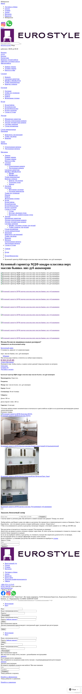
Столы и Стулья (10, 112)
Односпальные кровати (17, 166)
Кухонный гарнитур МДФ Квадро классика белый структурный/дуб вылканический (30, 446)
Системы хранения (11, 124)
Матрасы (4, 143)
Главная (7, 248)
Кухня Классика (10, 107)
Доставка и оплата (7, 369)
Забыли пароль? (11, 619)
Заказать (4, 546)
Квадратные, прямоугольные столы (21, 215)
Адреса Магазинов (7, 362)
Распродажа (5, 58)
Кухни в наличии (11, 110)
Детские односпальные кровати (15, 121)
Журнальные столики (12, 98)
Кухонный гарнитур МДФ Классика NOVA (16, 416)
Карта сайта (9, 577)
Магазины (4, 152)
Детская (3, 115)
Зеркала (11, 184)
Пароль (3, 613)
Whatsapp (6, 356)
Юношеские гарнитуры (13, 119)
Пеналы (7, 94)
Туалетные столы (15, 182)
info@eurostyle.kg (6, 588)
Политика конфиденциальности (16, 579)
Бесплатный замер (7, 348)
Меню (3, 3)
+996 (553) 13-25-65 (7, 584)
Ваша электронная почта (9, 611)
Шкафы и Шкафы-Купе (13, 80)
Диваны (7, 155)
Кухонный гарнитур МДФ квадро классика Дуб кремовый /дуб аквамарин (26, 506)
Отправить (42, 516)
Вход (2, 28)
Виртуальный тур (11, 563)
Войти (3, 621)
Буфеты (7, 96)
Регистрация (9, 603)
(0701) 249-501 (6, 586)
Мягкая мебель (6, 63)
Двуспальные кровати (16, 168)
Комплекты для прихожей (13, 135)
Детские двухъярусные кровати (15, 122)
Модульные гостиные (16, 189)
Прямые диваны (10, 67)
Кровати (8, 77)
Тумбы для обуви (10, 136)
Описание (4, 366)
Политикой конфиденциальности (26, 600)
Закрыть (3, 656)
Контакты (8, 14)
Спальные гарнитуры (12, 79)
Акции (7, 12)
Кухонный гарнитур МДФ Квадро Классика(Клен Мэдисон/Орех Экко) (25, 476)
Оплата (7, 8)
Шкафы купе (13, 175)
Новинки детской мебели (9, 60)
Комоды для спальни (16, 180)
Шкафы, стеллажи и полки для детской (22, 225)
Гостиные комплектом (16, 191)
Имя (2, 609)
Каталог (3, 56)
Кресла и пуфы (10, 70)
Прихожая (4, 131)
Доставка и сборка (11, 7)
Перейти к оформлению (9, 677)
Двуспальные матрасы (12, 149)
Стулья (11, 211)
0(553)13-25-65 (6, 45)
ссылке (55, 538)
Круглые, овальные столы (17, 213)
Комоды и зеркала (11, 84)
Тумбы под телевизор (12, 93)
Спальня (4, 74)
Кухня (3, 101)
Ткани (3, 142)
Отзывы (7, 10)
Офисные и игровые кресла (10, 61)
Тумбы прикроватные (12, 82)
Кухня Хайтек (9, 105)
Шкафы (11, 173)
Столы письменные (11, 126)
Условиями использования (42, 600)
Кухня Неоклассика (11, 108)
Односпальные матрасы (13, 147)
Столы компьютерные (8, 129)
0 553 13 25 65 (7, 360)
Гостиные (8, 91)
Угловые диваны (10, 68)
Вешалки (8, 138)
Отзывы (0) (4, 367)
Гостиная (4, 87)
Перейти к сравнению (8, 682)
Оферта (7, 581)
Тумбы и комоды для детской (19, 227)
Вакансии (8, 16)
